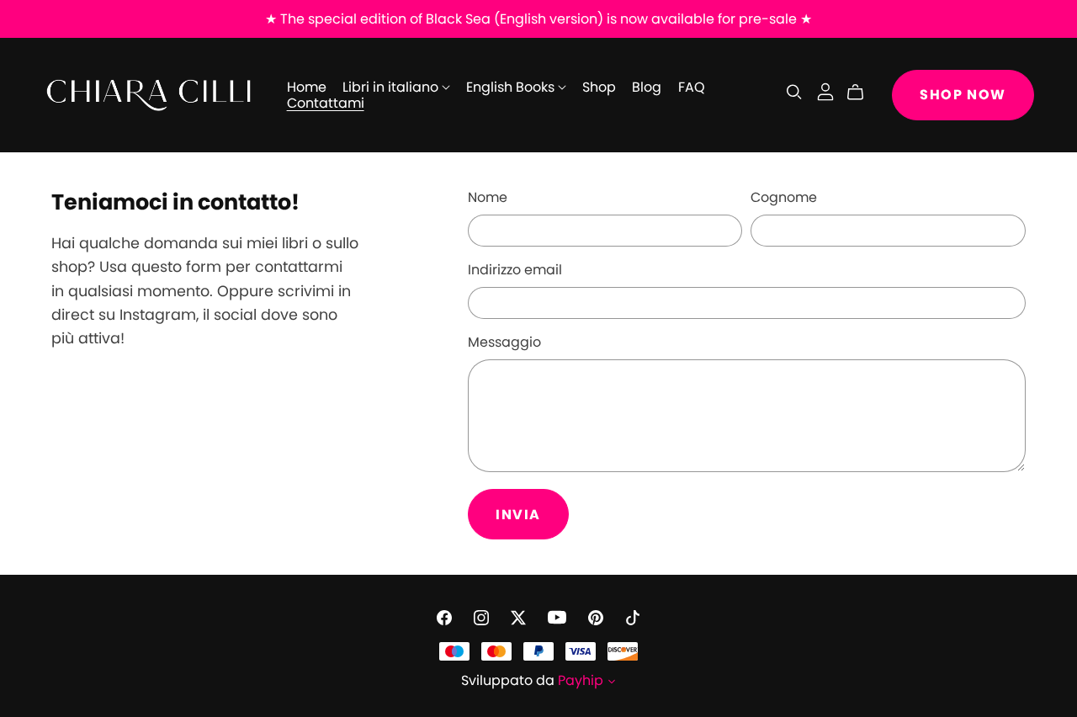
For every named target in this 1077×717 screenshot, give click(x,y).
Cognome (784, 197)
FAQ (691, 87)
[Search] (794, 92)
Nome (487, 197)
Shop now (963, 94)
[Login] (825, 91)
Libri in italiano (392, 87)
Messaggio (504, 342)
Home (306, 87)
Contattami (325, 103)
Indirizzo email (515, 269)
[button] (612, 683)
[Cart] (862, 92)
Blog (646, 87)
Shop (599, 87)
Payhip (580, 680)
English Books (512, 87)
